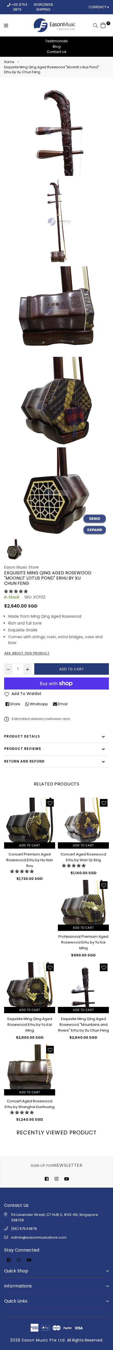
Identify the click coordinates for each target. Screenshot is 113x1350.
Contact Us (56, 51)
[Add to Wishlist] (50, 803)
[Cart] (103, 25)
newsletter (56, 1165)
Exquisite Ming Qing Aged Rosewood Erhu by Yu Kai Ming (29, 1024)
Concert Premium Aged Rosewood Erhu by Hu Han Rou (29, 860)
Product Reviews (22, 748)
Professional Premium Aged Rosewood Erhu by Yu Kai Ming (83, 942)
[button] (16, 591)
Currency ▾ (99, 7)
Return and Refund (24, 761)
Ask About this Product (26, 653)
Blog (57, 46)
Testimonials (56, 41)
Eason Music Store (21, 567)
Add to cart (29, 845)
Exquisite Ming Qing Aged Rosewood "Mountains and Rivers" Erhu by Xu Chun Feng (83, 1024)
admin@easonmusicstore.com (39, 1237)
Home (9, 62)
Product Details (22, 736)
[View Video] (94, 519)
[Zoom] (94, 530)
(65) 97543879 (24, 1228)
